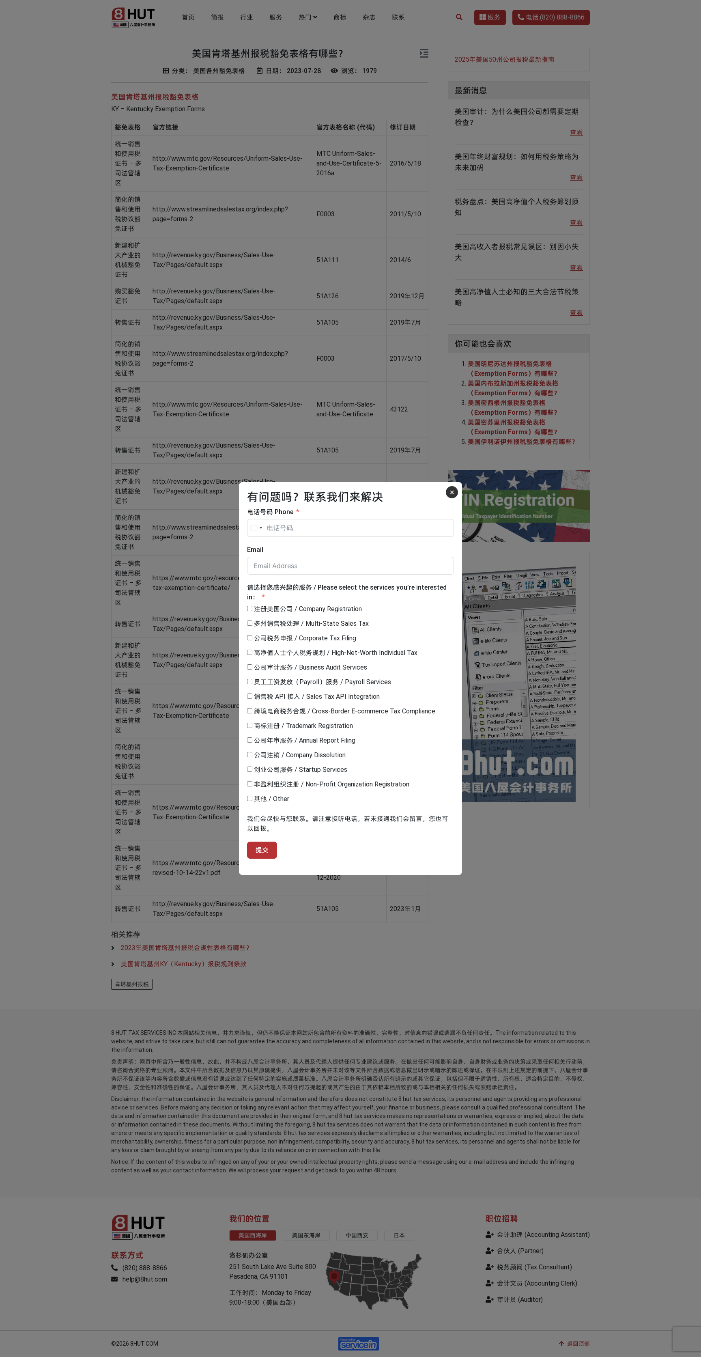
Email (255, 550)
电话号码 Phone (270, 512)
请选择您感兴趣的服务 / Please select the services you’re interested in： (347, 592)
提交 (262, 850)
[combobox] (255, 527)
